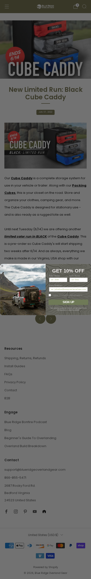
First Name (54, 276)
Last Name (74, 276)
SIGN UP (68, 302)
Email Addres (55, 285)
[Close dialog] (2, 266)
